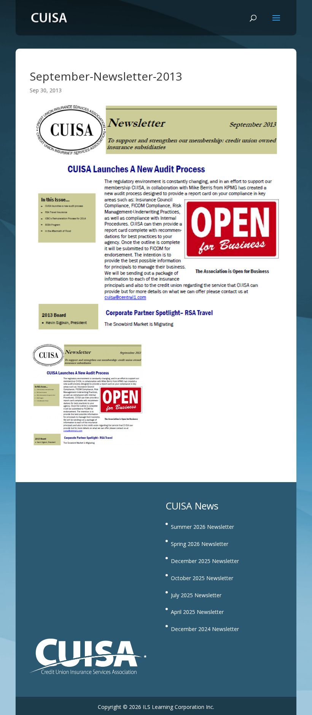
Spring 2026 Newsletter (199, 543)
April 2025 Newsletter (197, 611)
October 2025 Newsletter (202, 578)
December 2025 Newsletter (205, 561)
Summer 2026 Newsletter (202, 526)
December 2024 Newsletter (205, 629)
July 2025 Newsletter (196, 595)
